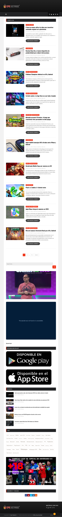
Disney (43, 435)
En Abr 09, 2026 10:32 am (31, 168)
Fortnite (16, 438)
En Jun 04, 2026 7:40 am (31, 76)
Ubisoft (17, 449)
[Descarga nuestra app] (28, 366)
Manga (52, 438)
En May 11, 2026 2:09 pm (31, 146)
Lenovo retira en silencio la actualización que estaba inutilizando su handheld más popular (32, 407)
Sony (33, 445)
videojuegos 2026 (33, 449)
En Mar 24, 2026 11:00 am (31, 211)
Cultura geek (29, 24)
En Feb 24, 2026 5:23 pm (31, 233)
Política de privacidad (37, 515)
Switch (51, 445)
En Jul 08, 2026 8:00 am (31, 31)
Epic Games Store (10, 438)
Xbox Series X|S (16, 453)
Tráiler (13, 449)
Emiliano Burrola (41, 31)
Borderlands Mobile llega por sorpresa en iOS (39, 166)
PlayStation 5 (17, 445)
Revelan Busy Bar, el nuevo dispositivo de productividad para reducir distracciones (37, 52)
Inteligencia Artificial (39, 438)
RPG (29, 445)
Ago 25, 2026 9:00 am (19, 416)
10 (31, 255)
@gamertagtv (9, 343)
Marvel (8, 441)
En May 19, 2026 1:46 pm (31, 98)
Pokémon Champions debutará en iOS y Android (39, 74)
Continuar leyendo (32, 40)
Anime (17, 435)
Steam (42, 445)
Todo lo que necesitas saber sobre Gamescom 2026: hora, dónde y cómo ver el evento (31, 393)
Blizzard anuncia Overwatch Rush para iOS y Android (41, 231)
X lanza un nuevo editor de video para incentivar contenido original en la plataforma (39, 28)
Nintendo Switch (30, 441)
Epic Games (48, 435)
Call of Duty (28, 435)
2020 (8, 435)
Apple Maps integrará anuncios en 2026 (37, 209)
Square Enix (37, 445)
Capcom (32, 435)
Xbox (40, 449)
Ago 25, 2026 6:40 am (19, 402)
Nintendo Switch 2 (39, 441)
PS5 (26, 445)
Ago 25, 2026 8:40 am (19, 423)
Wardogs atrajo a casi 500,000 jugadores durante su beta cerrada (28, 414)
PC (45, 442)
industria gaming (31, 438)
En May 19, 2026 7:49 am (31, 121)
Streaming (47, 445)
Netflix (17, 441)
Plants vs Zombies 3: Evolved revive (36, 188)
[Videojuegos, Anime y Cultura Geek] (12, 8)
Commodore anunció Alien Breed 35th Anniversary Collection (26, 421)
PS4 (23, 445)
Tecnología (29, 48)
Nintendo (28, 114)
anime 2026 (22, 435)
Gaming (25, 438)
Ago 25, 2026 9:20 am (19, 409)
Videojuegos (34, 71)
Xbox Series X (9, 453)
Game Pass (20, 438)
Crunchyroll (38, 435)
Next (36, 255)
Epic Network (13, 515)
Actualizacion (12, 435)
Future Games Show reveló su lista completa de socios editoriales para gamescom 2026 (32, 400)
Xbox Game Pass (46, 449)
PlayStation (50, 442)
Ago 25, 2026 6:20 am (19, 394)
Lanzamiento (47, 438)
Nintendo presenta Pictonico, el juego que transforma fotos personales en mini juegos (38, 118)
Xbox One (52, 449)
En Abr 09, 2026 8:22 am (31, 190)
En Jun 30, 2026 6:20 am (31, 55)
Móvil (27, 71)
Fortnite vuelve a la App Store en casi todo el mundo (41, 96)
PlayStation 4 (10, 445)
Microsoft (12, 441)
